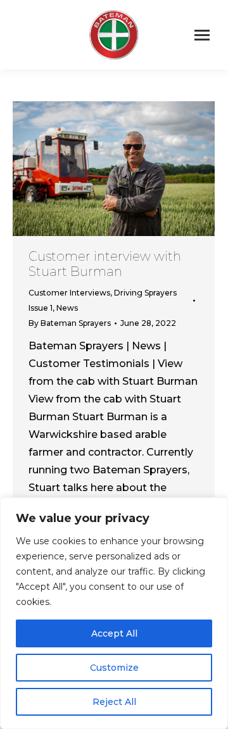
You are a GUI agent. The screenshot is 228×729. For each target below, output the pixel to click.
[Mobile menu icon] (202, 35)
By (69, 323)
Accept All (114, 633)
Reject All (114, 701)
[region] (114, 613)
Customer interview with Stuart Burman (104, 264)
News (67, 308)
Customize (114, 667)
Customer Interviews (69, 292)
